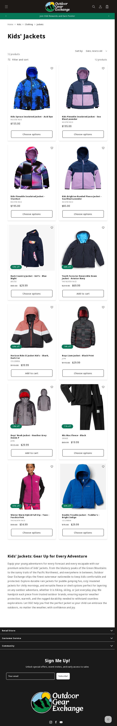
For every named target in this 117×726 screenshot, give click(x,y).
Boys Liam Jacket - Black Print (78, 355)
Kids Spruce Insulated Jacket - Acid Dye (32, 116)
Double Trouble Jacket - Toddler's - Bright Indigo (80, 516)
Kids (19, 24)
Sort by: (79, 50)
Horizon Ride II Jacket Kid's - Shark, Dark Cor (30, 356)
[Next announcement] (108, 16)
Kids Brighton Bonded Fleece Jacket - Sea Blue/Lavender (82, 197)
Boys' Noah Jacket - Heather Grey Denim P (28, 436)
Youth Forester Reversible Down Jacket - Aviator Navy (79, 277)
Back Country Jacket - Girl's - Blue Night (29, 277)
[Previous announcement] (6, 16)
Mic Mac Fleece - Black (74, 435)
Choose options (32, 134)
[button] (6, 6)
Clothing (29, 24)
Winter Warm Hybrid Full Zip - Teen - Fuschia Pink (30, 516)
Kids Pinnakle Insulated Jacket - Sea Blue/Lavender (81, 118)
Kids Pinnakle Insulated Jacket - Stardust (28, 197)
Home (10, 24)
